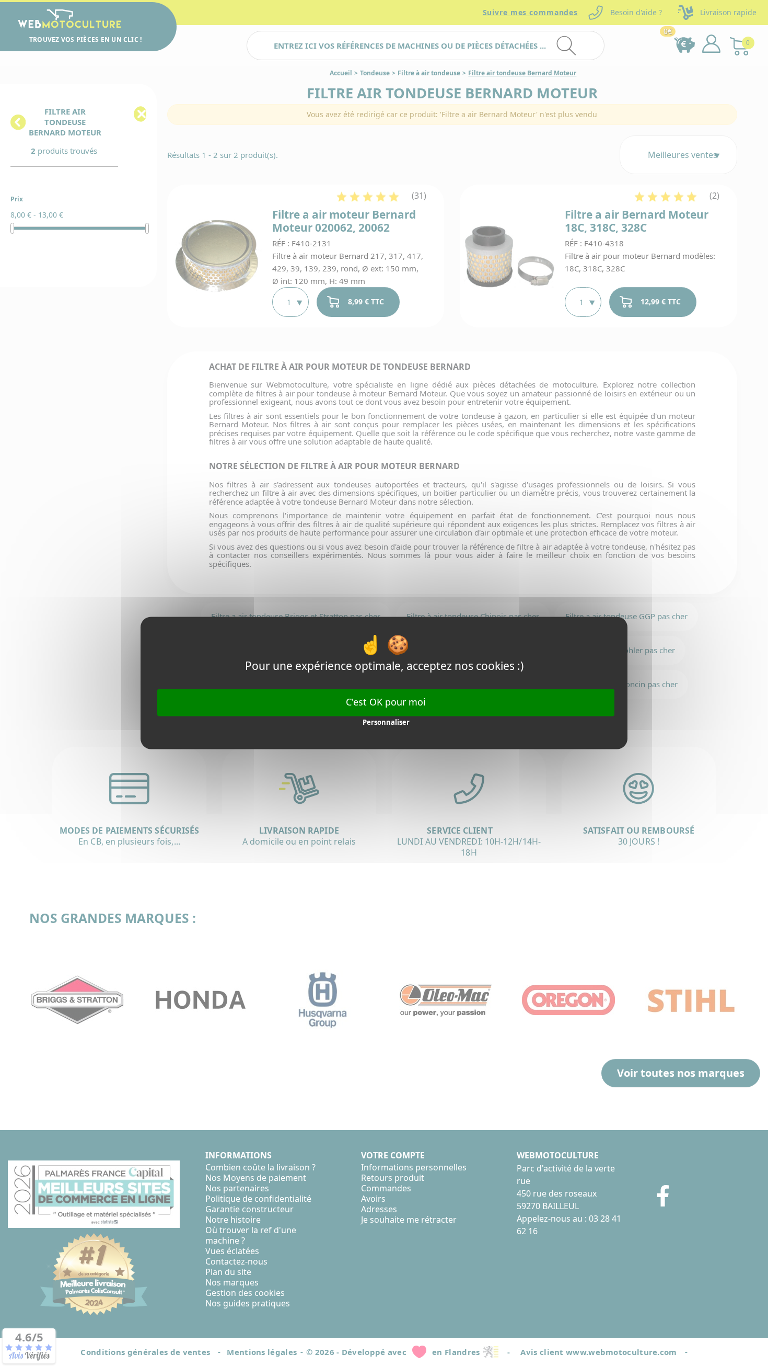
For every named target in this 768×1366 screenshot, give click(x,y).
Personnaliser (386, 722)
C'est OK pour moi (386, 702)
